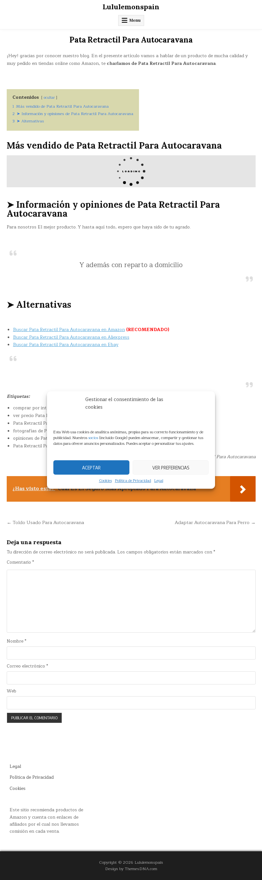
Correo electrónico (27, 666)
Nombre (16, 641)
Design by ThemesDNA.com (131, 868)
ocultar (49, 98)
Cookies (105, 481)
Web (11, 691)
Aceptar (91, 467)
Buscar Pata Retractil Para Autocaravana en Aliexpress (71, 337)
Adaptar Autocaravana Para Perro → (215, 522)
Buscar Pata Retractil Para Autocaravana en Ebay (66, 344)
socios (93, 438)
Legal (158, 481)
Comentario (20, 562)
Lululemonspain (131, 6)
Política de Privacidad (133, 481)
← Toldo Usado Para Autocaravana (45, 522)
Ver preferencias (170, 467)
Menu (135, 20)
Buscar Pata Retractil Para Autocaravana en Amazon (69, 329)
